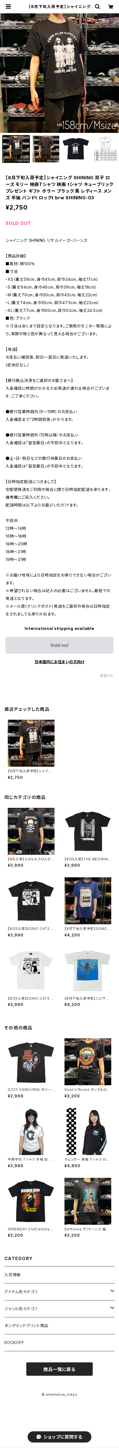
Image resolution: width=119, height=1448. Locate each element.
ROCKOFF (14, 1342)
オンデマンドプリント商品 (26, 1325)
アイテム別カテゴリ (21, 1291)
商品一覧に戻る (59, 1369)
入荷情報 (12, 1274)
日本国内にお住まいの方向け (59, 661)
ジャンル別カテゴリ (21, 1308)
